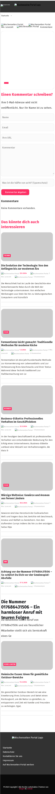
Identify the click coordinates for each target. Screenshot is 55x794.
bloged (22, 789)
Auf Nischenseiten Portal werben (18, 764)
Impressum (8, 760)
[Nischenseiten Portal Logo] (27, 5)
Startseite (5, 16)
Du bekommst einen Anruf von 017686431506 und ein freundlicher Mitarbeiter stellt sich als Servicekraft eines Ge (26, 604)
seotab (30, 789)
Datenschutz (8, 752)
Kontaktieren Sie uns (12, 756)
